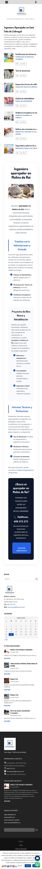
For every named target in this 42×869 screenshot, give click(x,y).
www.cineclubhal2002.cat (12, 822)
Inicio (21, 845)
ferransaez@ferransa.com (16, 607)
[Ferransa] (21, 10)
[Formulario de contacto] (37, 858)
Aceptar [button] (28, 865)
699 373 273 (11, 604)
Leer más (22, 64)
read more (7, 658)
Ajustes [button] (20, 865)
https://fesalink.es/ (10, 814)
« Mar (6, 639)
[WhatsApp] (37, 864)
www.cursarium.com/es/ (11, 820)
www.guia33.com (9, 817)
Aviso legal (7, 752)
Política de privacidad (19, 752)
